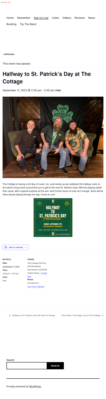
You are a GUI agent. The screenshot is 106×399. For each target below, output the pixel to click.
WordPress (35, 386)
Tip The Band (28, 24)
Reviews (80, 17)
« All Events (8, 54)
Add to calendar (16, 247)
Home (10, 17)
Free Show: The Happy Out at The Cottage (81, 315)
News (91, 17)
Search (10, 360)
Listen (55, 17)
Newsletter (23, 17)
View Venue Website (35, 286)
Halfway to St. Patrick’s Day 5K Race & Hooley (33, 315)
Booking (11, 24)
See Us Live (41, 17)
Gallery (67, 17)
